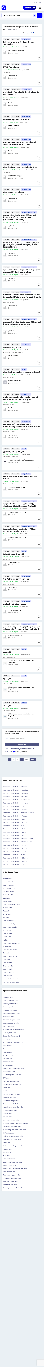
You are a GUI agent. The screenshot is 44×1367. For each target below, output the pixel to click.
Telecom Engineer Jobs (11, 1020)
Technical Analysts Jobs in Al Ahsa (15, 809)
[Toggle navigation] (39, 8)
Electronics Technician (13, 192)
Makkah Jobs (7, 879)
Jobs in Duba (7, 976)
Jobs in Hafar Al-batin (11, 979)
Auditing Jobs (8, 1055)
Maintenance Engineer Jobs (13, 1146)
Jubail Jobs (7, 937)
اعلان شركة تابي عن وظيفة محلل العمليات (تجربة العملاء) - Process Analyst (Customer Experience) (19, 217)
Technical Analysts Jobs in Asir (14, 855)
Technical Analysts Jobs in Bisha (14, 835)
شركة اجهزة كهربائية (14, 562)
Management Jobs (10, 1010)
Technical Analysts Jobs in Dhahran (15, 858)
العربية (33, 2)
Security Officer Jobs (10, 1004)
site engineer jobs (9, 1165)
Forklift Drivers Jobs (10, 1185)
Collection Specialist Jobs (12, 1126)
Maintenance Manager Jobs (13, 1136)
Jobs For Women (9, 1159)
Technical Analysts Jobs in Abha (14, 832)
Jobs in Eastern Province (11, 904)
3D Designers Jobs (9, 1033)
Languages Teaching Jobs (12, 1162)
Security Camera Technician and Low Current (20, 477)
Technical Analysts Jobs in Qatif (14, 845)
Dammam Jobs (8, 892)
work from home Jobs (11, 1120)
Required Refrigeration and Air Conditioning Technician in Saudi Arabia (21, 425)
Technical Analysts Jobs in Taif (14, 864)
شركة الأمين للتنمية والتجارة (16, 51)
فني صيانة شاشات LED (12, 347)
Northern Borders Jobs (11, 982)
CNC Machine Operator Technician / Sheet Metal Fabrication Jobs (19, 143)
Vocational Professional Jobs (13, 1042)
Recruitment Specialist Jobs (13, 1107)
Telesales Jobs (8, 1049)
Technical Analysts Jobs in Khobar (15, 848)
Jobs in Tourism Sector (11, 1000)
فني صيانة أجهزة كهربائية (13, 554)
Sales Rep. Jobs (8, 1017)
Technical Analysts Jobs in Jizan (14, 819)
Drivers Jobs (7, 1117)
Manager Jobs (8, 997)
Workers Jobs (8, 1065)
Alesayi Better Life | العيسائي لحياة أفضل (21, 460)
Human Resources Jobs (11, 1094)
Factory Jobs (7, 1149)
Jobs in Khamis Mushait (11, 943)
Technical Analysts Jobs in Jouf (14, 826)
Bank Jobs (6, 1156)
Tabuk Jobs (7, 911)
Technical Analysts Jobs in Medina (15, 797)
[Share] (39, 58)
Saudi (39, 2)
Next (33, 759)
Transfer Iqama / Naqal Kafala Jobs (15, 1123)
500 (26, 759)
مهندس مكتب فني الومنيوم (14, 604)
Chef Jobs (6, 1143)
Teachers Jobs (8, 1062)
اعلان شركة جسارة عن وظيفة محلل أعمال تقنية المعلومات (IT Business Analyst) (21, 271)
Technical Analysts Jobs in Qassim (15, 803)
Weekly (24, 752)
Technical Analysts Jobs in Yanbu (15, 806)
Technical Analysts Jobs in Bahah (15, 822)
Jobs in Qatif (7, 969)
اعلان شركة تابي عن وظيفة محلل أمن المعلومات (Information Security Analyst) (22, 323)
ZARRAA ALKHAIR (14, 126)
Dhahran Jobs (8, 966)
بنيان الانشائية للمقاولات (15, 176)
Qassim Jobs (7, 901)
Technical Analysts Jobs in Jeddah (15, 790)
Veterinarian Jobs (9, 1172)
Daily (17, 752)
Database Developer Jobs (12, 1084)
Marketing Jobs (8, 1007)
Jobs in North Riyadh (10, 950)
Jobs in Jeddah (8, 885)
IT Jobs (5, 1091)
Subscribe (22, 744)
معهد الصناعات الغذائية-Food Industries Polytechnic (21, 661)
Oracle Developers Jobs (11, 1013)
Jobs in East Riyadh (10, 927)
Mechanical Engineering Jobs (13, 1068)
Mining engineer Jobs (10, 1181)
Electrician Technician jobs (12, 1036)
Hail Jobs (6, 940)
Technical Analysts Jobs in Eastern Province (18, 813)
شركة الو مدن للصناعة (14, 610)
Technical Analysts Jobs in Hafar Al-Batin (17, 842)
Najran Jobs (7, 947)
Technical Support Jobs (11, 1175)
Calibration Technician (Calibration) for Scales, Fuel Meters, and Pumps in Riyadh (22, 296)
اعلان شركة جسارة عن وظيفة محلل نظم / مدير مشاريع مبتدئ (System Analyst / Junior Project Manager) (21, 244)
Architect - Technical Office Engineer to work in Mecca (21, 93)
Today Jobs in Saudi (10, 888)
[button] (9, 8)
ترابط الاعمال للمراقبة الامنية (16, 487)
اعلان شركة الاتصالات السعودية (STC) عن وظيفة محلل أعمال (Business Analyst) (19, 505)
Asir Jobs (6, 917)
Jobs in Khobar (8, 921)
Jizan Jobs (6, 898)
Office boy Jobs (9, 1133)
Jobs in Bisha (7, 963)
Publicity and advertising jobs (13, 1029)
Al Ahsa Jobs (7, 908)
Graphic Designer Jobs (11, 1023)
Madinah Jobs (8, 895)
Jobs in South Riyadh (10, 924)
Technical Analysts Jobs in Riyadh (15, 787)
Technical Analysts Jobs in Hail (14, 829)
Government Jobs (9, 1097)
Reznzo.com (12, 435)
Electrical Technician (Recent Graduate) (21, 372)
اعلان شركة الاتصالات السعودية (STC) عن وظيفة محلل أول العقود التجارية (19, 530)
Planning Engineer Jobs (11, 1081)
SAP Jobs (6, 1078)
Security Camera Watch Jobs (13, 1188)
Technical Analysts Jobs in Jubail (14, 851)
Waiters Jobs (7, 1046)
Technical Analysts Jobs (11, 1104)
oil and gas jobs (8, 1026)
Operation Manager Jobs (12, 1139)
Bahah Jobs (7, 953)
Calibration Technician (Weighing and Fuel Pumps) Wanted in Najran (20, 398)
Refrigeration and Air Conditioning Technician (18, 43)
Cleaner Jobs (7, 1059)
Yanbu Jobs (7, 930)
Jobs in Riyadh (8, 882)
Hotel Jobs (7, 1039)
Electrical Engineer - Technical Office (20, 167)
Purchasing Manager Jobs (12, 1075)
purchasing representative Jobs (14, 1130)
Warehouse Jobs (9, 1072)
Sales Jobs (7, 1088)
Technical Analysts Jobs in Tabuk (15, 816)
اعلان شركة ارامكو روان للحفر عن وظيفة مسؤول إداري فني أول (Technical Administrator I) (22, 628)
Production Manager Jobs (12, 1178)
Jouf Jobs (6, 959)
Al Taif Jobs (7, 914)
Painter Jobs (7, 1114)
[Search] (39, 15)
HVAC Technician (11, 67)
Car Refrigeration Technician (16, 579)
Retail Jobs (7, 1152)
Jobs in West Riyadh (10, 956)
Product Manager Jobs (11, 1101)
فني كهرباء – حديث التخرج (13, 451)
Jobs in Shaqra (8, 972)
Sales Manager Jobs (10, 1110)
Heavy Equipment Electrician (16, 119)
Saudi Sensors (13, 356)
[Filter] (34, 15)
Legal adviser (7, 1052)
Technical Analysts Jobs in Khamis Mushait (18, 839)
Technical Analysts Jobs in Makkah (15, 793)
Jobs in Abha (7, 934)
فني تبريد (7, 652)
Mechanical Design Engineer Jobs (15, 1168)
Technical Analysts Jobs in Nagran (15, 861)
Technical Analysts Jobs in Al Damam (16, 800)
